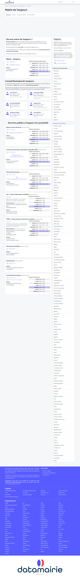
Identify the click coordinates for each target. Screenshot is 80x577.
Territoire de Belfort (63, 547)
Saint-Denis (56, 71)
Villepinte (56, 133)
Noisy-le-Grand (57, 83)
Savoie (6, 545)
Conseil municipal (21, 14)
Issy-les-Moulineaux (58, 257)
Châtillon (56, 144)
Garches (56, 422)
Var (41, 549)
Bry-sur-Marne (57, 355)
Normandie (7, 494)
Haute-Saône (26, 523)
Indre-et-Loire (44, 527)
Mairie (14, 14)
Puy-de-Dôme (44, 541)
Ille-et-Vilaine (8, 527)
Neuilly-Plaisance (58, 429)
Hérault (60, 525)
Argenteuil (56, 357)
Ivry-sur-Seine (57, 200)
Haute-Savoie (44, 523)
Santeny (56, 453)
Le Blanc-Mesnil (57, 89)
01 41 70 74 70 (11, 129)
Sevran (55, 99)
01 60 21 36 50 (11, 277)
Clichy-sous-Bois (57, 401)
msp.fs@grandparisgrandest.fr (15, 132)
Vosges (42, 551)
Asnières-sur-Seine (58, 339)
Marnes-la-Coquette (58, 298)
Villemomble (57, 211)
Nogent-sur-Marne (58, 396)
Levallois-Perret (57, 409)
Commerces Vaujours (61, 63)
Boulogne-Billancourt (59, 154)
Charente (61, 509)
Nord (24, 539)
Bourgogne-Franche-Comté (29, 490)
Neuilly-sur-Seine (58, 126)
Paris (55, 399)
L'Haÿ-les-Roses (57, 370)
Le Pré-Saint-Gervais (58, 131)
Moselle (60, 537)
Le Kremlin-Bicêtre (58, 149)
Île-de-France (13, 6)
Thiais (55, 344)
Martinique (25, 535)
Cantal (42, 509)
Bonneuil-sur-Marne (58, 404)
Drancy (55, 81)
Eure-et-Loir (25, 517)
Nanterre (56, 208)
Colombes (56, 391)
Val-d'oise (7, 549)
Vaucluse (61, 549)
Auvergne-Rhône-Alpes (10, 490)
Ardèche (43, 505)
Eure (6, 517)
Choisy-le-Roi (57, 435)
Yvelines (7, 553)
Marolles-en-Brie (57, 308)
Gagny (55, 114)
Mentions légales (47, 471)
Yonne (60, 551)
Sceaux (55, 440)
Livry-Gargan (57, 107)
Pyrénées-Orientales (10, 543)
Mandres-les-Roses (58, 383)
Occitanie (43, 494)
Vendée (7, 551)
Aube (6, 507)
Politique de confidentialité (49, 473)
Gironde (25, 519)
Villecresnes (56, 223)
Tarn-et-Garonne (45, 547)
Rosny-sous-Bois (57, 109)
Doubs (24, 515)
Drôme (42, 515)
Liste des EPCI (46, 475)
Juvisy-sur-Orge (57, 388)
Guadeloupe (44, 519)
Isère (60, 527)
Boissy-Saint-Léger (58, 267)
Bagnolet (56, 119)
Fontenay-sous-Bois (58, 381)
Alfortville (56, 234)
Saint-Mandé (57, 342)
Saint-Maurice (57, 270)
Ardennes (61, 505)
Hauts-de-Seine (44, 525)
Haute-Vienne (62, 523)
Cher (24, 511)
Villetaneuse (56, 221)
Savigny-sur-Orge (58, 139)
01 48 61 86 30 (11, 248)
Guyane (60, 519)
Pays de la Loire (62, 494)
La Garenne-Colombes (59, 175)
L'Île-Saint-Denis (57, 216)
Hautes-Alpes (8, 525)
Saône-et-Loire (44, 543)
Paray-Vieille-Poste (58, 226)
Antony (55, 332)
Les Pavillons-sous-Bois (59, 260)
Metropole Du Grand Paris (63, 56)
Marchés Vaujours (60, 60)
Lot (59, 531)
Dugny (55, 386)
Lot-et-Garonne (8, 533)
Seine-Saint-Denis (21, 6)
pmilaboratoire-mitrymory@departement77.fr (17, 155)
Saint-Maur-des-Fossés (59, 419)
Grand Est (25, 492)
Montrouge (56, 177)
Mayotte (60, 535)
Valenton (56, 203)
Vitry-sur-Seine (57, 242)
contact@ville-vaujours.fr (14, 64)
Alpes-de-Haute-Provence (11, 505)
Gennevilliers (57, 458)
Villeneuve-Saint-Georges (60, 172)
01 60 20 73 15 (11, 263)
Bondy (55, 96)
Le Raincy (56, 393)
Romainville (56, 249)
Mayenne (43, 535)
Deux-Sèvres (61, 513)
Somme (7, 547)
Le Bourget (56, 159)
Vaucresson (56, 373)
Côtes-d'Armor (26, 513)
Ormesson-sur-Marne (59, 167)
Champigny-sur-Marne (59, 445)
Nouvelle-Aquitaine (27, 494)
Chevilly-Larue (57, 447)
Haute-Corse (26, 521)
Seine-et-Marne (26, 545)
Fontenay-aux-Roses (58, 455)
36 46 (9, 221)
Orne (60, 539)
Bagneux (56, 190)
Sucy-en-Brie (57, 314)
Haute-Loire (61, 521)
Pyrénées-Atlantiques (64, 541)
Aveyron (43, 507)
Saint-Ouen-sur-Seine (59, 101)
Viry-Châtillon (57, 272)
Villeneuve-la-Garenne (59, 375)
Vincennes (56, 316)
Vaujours (8, 15)
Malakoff (56, 334)
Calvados (25, 509)
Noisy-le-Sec (56, 112)
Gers (6, 519)
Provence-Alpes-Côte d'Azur (11, 496)
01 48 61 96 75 (11, 62)
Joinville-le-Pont (57, 329)
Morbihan (43, 537)
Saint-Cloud (56, 424)
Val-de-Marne (26, 549)
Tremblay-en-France (58, 368)
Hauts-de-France (45, 492)
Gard (60, 517)
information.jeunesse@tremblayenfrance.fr (17, 179)
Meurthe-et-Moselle (9, 537)
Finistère (43, 517)
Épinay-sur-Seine (58, 94)
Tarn (24, 547)
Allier (60, 503)
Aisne (42, 503)
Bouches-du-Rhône (9, 509)
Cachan (55, 326)
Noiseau (56, 185)
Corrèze (42, 511)
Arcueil (55, 265)
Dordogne (7, 515)
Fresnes (55, 450)
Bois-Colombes (57, 290)
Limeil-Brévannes (58, 280)
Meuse (24, 537)
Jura (6, 529)
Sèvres (55, 180)
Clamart (55, 360)
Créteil (55, 236)
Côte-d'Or (7, 513)
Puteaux (56, 157)
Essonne (61, 515)
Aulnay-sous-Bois (58, 78)
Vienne (24, 551)
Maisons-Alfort (57, 239)
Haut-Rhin (7, 521)
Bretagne (43, 490)
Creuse (42, 513)
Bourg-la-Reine (57, 293)
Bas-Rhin (61, 507)
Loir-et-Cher (61, 529)
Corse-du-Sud (62, 511)
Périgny (55, 311)
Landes (42, 529)
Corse (6, 492)
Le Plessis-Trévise (58, 417)
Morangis (56, 141)
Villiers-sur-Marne (58, 151)
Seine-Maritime (44, 545)
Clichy (55, 406)
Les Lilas (56, 128)
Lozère (24, 533)
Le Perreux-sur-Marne (59, 288)
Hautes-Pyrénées (27, 525)
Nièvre (6, 539)
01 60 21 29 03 (11, 152)
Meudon (56, 321)
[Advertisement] (40, 26)
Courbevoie (56, 254)
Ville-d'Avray (56, 275)
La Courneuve (57, 104)
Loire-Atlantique (26, 531)
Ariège (6, 503)
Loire (6, 531)
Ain (23, 503)
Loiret (42, 531)
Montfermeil (57, 162)
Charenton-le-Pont (58, 198)
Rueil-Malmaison (58, 301)
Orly (55, 252)
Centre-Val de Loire (63, 490)
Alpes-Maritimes (27, 505)
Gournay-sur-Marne (58, 303)
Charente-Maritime (9, 511)
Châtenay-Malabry (58, 296)
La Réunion (25, 529)
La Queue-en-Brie (58, 136)
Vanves (55, 195)
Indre (24, 527)
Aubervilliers (57, 76)
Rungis (55, 169)
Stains (55, 117)
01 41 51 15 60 (11, 174)
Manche (60, 533)
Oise (42, 539)
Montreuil (56, 73)
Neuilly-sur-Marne (58, 432)
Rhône (24, 543)
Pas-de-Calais (26, 541)
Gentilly (55, 205)
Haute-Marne (8, 523)
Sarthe (60, 543)
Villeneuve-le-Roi (57, 347)
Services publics (31, 14)
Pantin (55, 86)
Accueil (6, 6)
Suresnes (56, 193)
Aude (24, 507)
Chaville (55, 437)
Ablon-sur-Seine (57, 324)
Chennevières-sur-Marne (59, 213)
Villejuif (55, 319)
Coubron (56, 278)
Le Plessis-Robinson (58, 363)
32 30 (9, 197)
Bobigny (56, 91)
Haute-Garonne (44, 521)
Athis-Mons (56, 187)
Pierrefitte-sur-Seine (58, 218)
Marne (6, 535)
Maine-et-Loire (44, 533)
